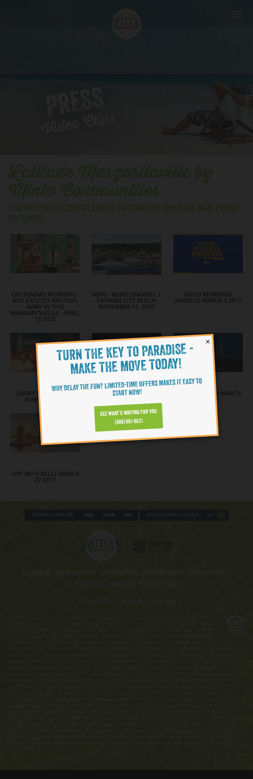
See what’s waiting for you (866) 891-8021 (128, 417)
